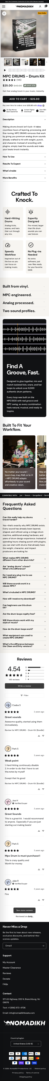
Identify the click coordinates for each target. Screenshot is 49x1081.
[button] (44, 286)
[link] (12, 80)
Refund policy (40, 1069)
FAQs (5, 984)
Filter (26, 695)
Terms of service (32, 1073)
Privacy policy (18, 1073)
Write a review (24, 686)
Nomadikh (14, 1069)
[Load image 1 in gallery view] (8, 62)
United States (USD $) (23, 1044)
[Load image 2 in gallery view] (16, 62)
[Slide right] (46, 62)
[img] (19, 803)
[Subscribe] (43, 946)
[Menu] (4, 6)
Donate (6, 978)
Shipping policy (25, 1077)
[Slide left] (2, 62)
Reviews (7, 973)
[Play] (5, 70)
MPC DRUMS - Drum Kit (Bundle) (29, 730)
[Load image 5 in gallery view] (41, 62)
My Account (9, 962)
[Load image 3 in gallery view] (25, 62)
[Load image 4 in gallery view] (33, 62)
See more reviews (24, 910)
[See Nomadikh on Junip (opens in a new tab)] (30, 916)
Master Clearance (12, 967)
